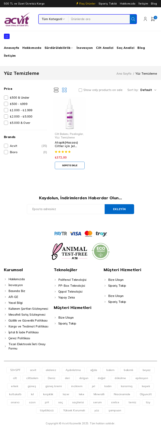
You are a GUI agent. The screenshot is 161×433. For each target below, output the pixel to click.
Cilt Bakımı (61, 133)
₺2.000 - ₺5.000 (21, 116)
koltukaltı (15, 394)
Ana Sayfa (123, 73)
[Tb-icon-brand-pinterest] (93, 221)
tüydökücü (47, 410)
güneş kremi (53, 386)
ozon (32, 402)
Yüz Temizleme (65, 137)
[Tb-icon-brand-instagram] (84, 221)
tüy (148, 402)
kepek (146, 386)
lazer (66, 394)
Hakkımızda (127, 3)
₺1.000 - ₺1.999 (21, 110)
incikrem (76, 386)
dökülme (120, 378)
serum (97, 402)
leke (81, 394)
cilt (15, 378)
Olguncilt (146, 394)
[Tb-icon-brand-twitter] (76, 221)
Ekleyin (119, 209)
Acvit (28, 146)
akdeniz (51, 370)
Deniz (52, 378)
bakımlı (128, 370)
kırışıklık (48, 394)
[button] (70, 165)
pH (47, 402)
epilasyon (141, 378)
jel (93, 386)
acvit (33, 370)
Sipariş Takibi (108, 3)
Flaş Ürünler (87, 3)
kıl (32, 394)
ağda (93, 370)
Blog (154, 3)
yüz (96, 410)
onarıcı (15, 402)
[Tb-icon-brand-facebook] (67, 221)
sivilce (115, 402)
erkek (14, 386)
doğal (101, 378)
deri (67, 378)
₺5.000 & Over (20, 123)
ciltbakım (32, 378)
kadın (108, 386)
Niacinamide (122, 394)
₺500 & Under (19, 97)
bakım (110, 370)
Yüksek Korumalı (74, 410)
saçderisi (78, 402)
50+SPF (15, 370)
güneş (32, 386)
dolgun (83, 378)
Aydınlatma (73, 370)
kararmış (127, 386)
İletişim (143, 3)
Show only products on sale (103, 90)
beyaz (147, 370)
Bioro (28, 152)
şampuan (115, 410)
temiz (132, 402)
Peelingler (76, 133)
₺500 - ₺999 (18, 104)
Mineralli (99, 394)
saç (60, 402)
